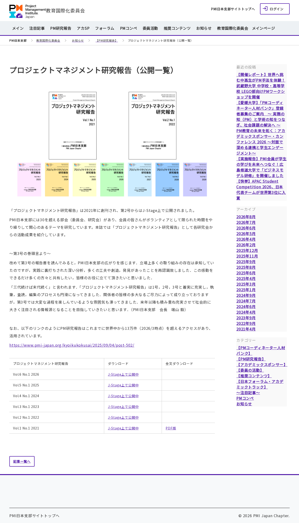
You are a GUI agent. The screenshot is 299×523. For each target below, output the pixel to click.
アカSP (83, 28)
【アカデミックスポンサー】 (261, 364)
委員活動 (150, 28)
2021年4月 (246, 329)
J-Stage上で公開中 (123, 374)
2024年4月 (246, 312)
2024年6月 (246, 306)
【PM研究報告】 (251, 359)
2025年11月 (247, 256)
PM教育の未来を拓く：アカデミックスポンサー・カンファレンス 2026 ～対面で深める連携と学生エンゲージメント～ (260, 142)
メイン (18, 28)
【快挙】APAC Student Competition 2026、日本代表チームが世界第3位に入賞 (261, 189)
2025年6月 (246, 273)
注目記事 (37, 28)
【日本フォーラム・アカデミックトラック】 (260, 384)
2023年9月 (246, 317)
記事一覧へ (22, 461)
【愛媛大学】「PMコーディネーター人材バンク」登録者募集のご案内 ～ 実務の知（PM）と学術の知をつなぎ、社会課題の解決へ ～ (260, 114)
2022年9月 (246, 323)
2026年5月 (246, 233)
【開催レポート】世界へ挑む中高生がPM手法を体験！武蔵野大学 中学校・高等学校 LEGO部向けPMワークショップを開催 (260, 86)
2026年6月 (246, 228)
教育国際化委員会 (65, 10)
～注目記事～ (248, 392)
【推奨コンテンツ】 (254, 375)
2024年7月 (246, 301)
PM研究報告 (60, 28)
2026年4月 (246, 239)
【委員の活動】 (250, 370)
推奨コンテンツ (177, 28)
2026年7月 (246, 222)
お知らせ (204, 28)
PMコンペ (128, 28)
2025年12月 (247, 250)
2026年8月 (246, 216)
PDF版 (171, 428)
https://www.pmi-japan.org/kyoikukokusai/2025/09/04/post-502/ (71, 345)
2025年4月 (246, 278)
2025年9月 (246, 261)
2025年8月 (246, 267)
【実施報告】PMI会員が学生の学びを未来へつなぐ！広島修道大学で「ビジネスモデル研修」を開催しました (261, 167)
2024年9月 (246, 295)
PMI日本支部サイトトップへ (233, 9)
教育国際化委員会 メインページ (246, 28)
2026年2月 (246, 244)
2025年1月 (246, 289)
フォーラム (104, 28)
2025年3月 (246, 284)
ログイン (277, 9)
